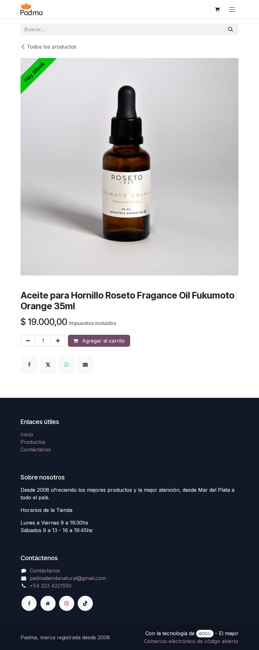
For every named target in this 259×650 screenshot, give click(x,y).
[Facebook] (29, 364)
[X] (48, 364)
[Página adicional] (48, 603)
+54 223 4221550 (50, 586)
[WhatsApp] (66, 364)
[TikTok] (85, 603)
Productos (33, 442)
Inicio (27, 434)
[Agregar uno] (58, 341)
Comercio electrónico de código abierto (191, 641)
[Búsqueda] (230, 29)
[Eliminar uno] (28, 341)
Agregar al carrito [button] (103, 341)
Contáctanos (36, 449)
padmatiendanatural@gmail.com (68, 578)
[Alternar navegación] (232, 9)
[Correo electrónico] (85, 364)
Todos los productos (51, 47)
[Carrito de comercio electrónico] (217, 9)
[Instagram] (66, 603)
